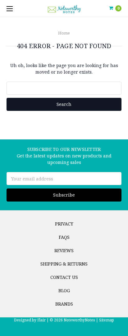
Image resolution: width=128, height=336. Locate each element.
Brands (64, 304)
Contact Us (64, 277)
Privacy (64, 224)
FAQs (64, 237)
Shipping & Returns (64, 264)
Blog (64, 290)
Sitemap (106, 320)
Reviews (64, 250)
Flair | (43, 320)
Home (64, 33)
